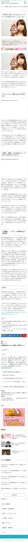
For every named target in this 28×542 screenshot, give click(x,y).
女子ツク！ (13, 540)
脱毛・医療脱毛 (6, 504)
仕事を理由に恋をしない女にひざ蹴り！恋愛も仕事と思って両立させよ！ (13, 392)
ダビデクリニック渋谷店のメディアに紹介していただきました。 (13, 465)
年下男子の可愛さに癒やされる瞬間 (11, 372)
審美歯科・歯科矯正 (7, 527)
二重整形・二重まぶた (8, 518)
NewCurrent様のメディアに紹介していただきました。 (14, 489)
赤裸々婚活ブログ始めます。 (9, 375)
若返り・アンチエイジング (9, 513)
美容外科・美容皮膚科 (8, 508)
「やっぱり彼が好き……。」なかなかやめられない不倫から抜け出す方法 (13, 398)
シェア (4, 341)
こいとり (3, 354)
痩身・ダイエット (6, 523)
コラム (4, 532)
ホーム (2, 6)
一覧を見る (14, 495)
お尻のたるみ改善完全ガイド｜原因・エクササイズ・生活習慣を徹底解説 (19, 437)
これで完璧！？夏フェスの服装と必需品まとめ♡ (14, 386)
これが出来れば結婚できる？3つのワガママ (12, 378)
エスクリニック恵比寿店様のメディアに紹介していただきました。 (13, 477)
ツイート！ (5, 343)
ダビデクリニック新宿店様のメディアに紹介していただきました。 (13, 483)
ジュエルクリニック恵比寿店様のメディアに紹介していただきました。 (13, 471)
